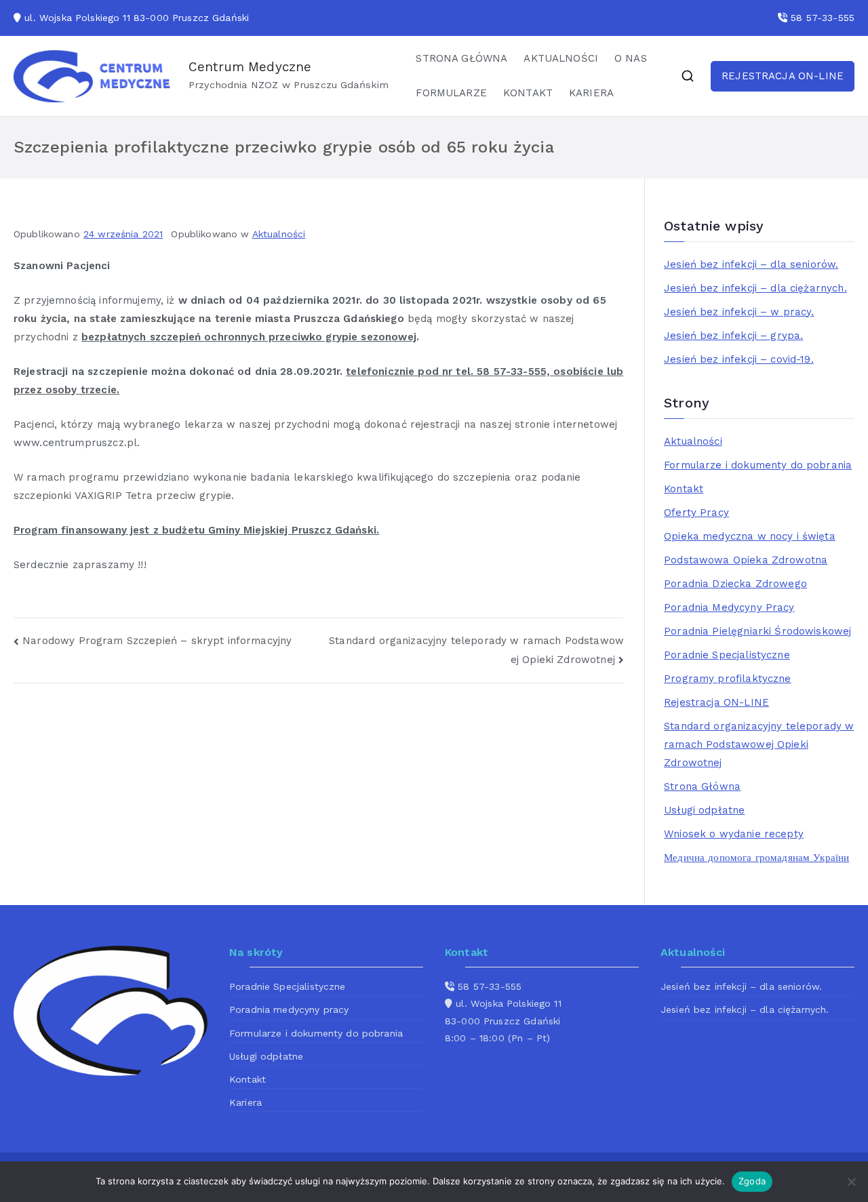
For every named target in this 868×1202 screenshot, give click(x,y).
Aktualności (279, 233)
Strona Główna (702, 786)
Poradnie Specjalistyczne (727, 655)
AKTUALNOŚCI (561, 58)
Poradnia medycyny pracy (289, 1009)
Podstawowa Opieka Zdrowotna (745, 560)
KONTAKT (528, 93)
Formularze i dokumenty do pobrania (758, 465)
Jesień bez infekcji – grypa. (733, 335)
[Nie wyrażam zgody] (851, 1181)
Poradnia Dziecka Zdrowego (735, 584)
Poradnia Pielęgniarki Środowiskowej (757, 631)
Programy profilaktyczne (727, 679)
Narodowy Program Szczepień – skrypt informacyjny (157, 641)
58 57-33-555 (822, 17)
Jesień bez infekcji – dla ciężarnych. (755, 288)
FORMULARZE (451, 93)
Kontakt (683, 489)
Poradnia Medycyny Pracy (729, 607)
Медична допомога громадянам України (756, 858)
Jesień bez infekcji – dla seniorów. (751, 264)
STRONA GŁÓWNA (461, 58)
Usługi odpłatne (704, 810)
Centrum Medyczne (250, 67)
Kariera (245, 1102)
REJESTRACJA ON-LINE (783, 76)
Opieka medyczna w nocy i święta (749, 536)
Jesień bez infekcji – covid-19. (739, 359)
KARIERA (591, 93)
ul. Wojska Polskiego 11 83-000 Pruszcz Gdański (136, 17)
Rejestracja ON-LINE (716, 702)
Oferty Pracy (696, 512)
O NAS (630, 58)
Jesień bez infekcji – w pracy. (739, 312)
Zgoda (752, 1181)
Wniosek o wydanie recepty (734, 834)
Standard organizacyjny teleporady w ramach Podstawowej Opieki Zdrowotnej (759, 744)
